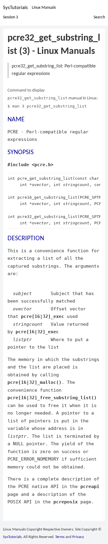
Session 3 (10, 17)
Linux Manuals (44, 7)
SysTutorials (15, 7)
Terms (59, 537)
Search (99, 17)
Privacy (78, 537)
